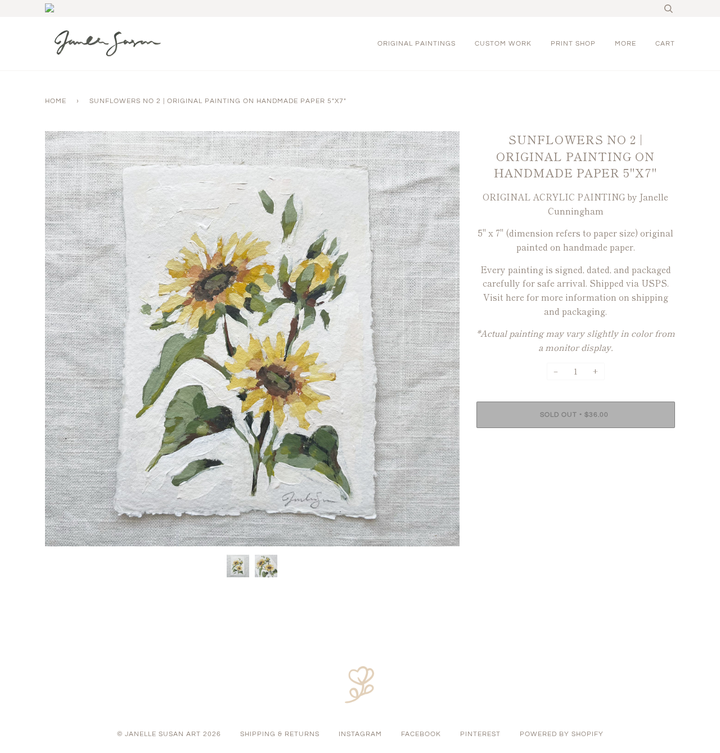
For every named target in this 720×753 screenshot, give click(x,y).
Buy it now (575, 448)
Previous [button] (64, 339)
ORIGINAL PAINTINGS (416, 43)
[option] (252, 338)
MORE (625, 43)
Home (55, 101)
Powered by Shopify (562, 734)
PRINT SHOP (573, 43)
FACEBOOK (421, 734)
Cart (665, 43)
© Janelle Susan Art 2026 (169, 734)
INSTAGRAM (360, 734)
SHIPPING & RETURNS (280, 734)
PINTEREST (480, 734)
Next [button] (439, 339)
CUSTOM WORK (503, 43)
